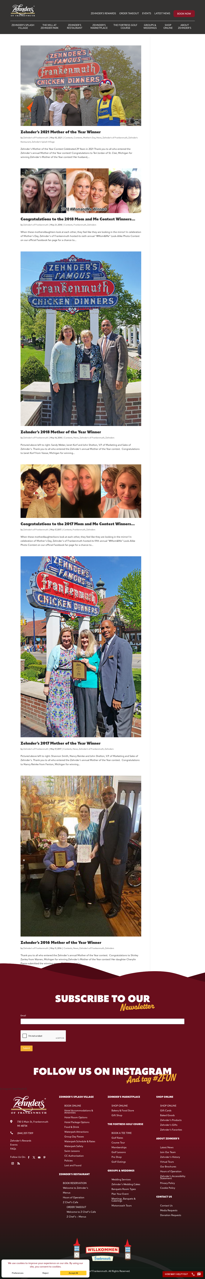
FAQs (13, 1149)
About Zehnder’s (184, 26)
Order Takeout (129, 13)
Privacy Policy (167, 1183)
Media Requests (168, 1210)
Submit (26, 1048)
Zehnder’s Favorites (171, 1130)
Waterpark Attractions (76, 1132)
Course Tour (118, 1143)
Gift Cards (165, 1111)
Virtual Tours (167, 1162)
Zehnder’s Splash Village (23, 26)
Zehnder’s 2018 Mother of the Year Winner (61, 432)
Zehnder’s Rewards (103, 13)
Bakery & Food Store (123, 1111)
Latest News (162, 13)
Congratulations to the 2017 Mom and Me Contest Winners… (78, 524)
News (99, 138)
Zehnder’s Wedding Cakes (126, 1184)
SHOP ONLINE (120, 1106)
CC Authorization (74, 1156)
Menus (66, 1193)
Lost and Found (72, 1165)
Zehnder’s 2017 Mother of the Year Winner (61, 744)
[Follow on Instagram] (12, 1163)
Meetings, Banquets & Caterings (124, 1200)
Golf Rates (117, 1138)
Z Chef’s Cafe (70, 1202)
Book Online (72, 1106)
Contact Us (166, 1206)
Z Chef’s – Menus (76, 1217)
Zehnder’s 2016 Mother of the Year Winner (61, 943)
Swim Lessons (72, 1151)
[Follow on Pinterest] (44, 1157)
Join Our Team (168, 1152)
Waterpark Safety (73, 1146)
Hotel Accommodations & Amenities (78, 1112)
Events (146, 13)
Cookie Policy (167, 1188)
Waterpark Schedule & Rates (79, 1141)
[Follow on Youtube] (39, 1157)
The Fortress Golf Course (125, 26)
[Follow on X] (34, 1157)
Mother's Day (89, 138)
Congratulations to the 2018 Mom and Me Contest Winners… (78, 219)
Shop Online (168, 26)
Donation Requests (170, 1215)
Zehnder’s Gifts (168, 1125)
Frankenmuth (80, 225)
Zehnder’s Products (171, 1120)
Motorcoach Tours (122, 1206)
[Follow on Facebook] (28, 1157)
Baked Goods (167, 1115)
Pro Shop (117, 1157)
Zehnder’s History (170, 1157)
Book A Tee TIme (122, 1133)
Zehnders (91, 225)
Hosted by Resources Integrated (102, 1275)
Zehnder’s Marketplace (99, 26)
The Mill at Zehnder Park (49, 26)
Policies (68, 1161)
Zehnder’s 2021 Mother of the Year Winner (61, 132)
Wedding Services (121, 1180)
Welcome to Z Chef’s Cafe (81, 1212)
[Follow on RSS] (18, 1163)
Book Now (184, 14)
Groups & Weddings (150, 26)
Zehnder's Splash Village (43, 142)
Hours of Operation (73, 1198)
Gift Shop (117, 1115)
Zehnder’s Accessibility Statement (172, 1177)
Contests (68, 138)
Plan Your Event (120, 1194)
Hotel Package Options (76, 1122)
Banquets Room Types (124, 1189)
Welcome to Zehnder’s (75, 1188)
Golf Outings (119, 1162)
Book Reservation (75, 1183)
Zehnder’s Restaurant (74, 26)
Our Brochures (168, 1167)
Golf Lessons (119, 1152)
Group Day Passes (74, 1137)
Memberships (119, 1147)
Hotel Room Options (75, 1117)
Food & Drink (71, 1127)
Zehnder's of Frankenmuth (35, 138)
